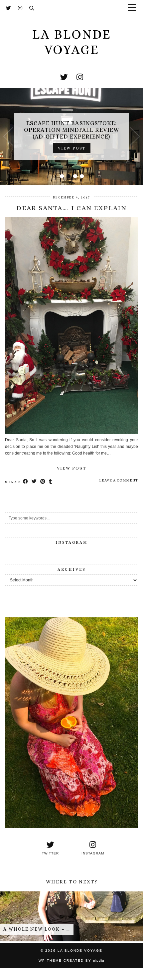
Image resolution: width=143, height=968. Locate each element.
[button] (134, 8)
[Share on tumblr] (50, 482)
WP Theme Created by (71, 960)
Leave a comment (118, 480)
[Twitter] (8, 8)
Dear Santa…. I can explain (71, 208)
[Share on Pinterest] (43, 482)
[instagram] (79, 77)
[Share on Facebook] (25, 482)
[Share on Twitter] (34, 482)
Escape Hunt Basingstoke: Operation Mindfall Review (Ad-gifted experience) (71, 130)
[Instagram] (20, 8)
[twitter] (64, 77)
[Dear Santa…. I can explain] (71, 433)
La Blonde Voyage (80, 950)
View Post (71, 148)
